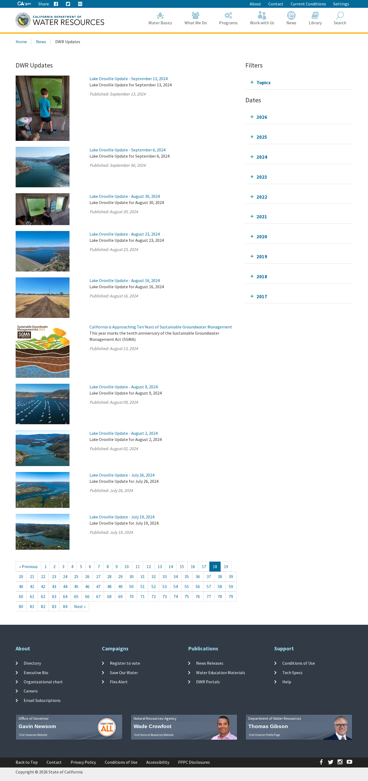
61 (32, 596)
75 (187, 596)
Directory (32, 663)
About (255, 3)
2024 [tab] (261, 157)
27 (98, 576)
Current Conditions (308, 3)
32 (153, 576)
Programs (228, 22)
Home (21, 41)
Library (315, 22)
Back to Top (27, 762)
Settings (341, 3)
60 (21, 596)
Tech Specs (292, 672)
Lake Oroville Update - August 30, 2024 (124, 196)
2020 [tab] (261, 236)
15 (182, 566)
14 (171, 566)
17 (204, 566)
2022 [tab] (261, 197)
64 (65, 596)
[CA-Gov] (24, 4)
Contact (275, 3)
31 (142, 576)
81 (32, 606)
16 (193, 566)
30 (131, 576)
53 (164, 586)
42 (43, 586)
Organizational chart (43, 681)
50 (131, 586)
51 (142, 586)
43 (54, 586)
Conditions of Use (298, 663)
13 (160, 566)
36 (198, 576)
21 (32, 576)
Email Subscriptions (42, 700)
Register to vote (125, 663)
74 (175, 596)
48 (109, 586)
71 (142, 596)
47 (98, 586)
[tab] (298, 82)
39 (231, 576)
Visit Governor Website (33, 735)
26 (87, 576)
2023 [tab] (261, 177)
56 (198, 586)
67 (98, 596)
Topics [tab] (263, 82)
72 (153, 596)
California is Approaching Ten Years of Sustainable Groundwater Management (160, 327)
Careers (31, 691)
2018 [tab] (261, 276)
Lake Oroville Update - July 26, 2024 (121, 475)
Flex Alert (119, 681)
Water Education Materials (220, 672)
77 (209, 596)
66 (87, 596)
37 (209, 576)
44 (65, 586)
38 (220, 576)
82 (43, 606)
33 (164, 576)
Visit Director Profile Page (264, 735)
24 (65, 576)
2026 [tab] (261, 117)
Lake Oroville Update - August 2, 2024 (123, 433)
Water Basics (160, 22)
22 (43, 576)
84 (65, 606)
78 (220, 596)
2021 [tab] (261, 216)
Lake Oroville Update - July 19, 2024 (121, 516)
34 (175, 576)
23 (54, 576)
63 (54, 596)
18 (215, 566)
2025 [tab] (261, 137)
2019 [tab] (261, 256)
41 (32, 586)
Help (286, 681)
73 (164, 596)
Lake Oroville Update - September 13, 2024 (128, 78)
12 (149, 566)
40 (21, 586)
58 (220, 586)
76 (198, 596)
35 (187, 576)
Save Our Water (124, 672)
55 (187, 586)
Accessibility (157, 762)
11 (138, 566)
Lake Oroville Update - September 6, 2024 (127, 149)
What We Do (196, 22)
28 (109, 576)
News (291, 22)
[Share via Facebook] (56, 4)
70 (131, 596)
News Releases (209, 663)
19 (226, 566)
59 (231, 586)
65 (76, 596)
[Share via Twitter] (68, 4)
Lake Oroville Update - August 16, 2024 (124, 280)
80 (21, 606)
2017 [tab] (261, 296)
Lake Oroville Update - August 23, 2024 (124, 234)
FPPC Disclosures (194, 762)
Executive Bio (36, 672)
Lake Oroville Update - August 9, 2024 (123, 386)
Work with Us (262, 22)
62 (43, 596)
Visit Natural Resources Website (153, 735)
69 (120, 596)
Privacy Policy (83, 762)
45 (76, 586)
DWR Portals (208, 681)
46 (87, 586)
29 (120, 576)
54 (175, 586)
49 (120, 586)
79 (231, 596)
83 (54, 606)
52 (153, 586)
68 (109, 596)
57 (209, 586)
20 (21, 576)
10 (126, 566)
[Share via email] (80, 4)
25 (76, 576)
